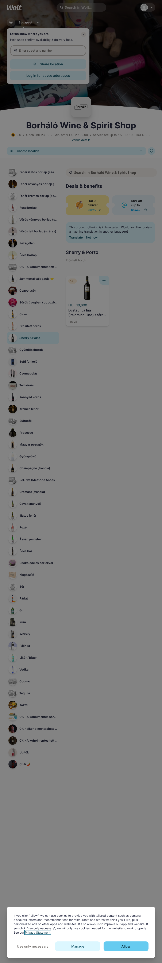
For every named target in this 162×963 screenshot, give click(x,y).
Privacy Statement (37, 932)
